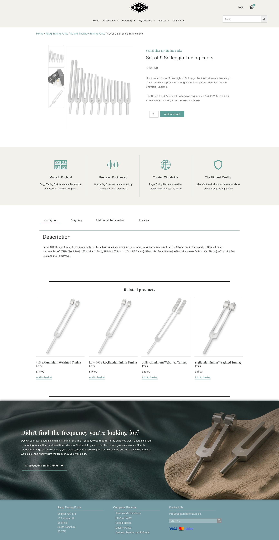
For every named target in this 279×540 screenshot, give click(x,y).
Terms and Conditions (128, 513)
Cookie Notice (123, 522)
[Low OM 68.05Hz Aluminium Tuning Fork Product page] (113, 327)
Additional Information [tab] (110, 220)
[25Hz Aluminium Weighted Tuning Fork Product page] (166, 327)
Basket (162, 20)
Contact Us (178, 20)
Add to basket (172, 114)
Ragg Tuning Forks (57, 33)
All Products (109, 20)
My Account (145, 20)
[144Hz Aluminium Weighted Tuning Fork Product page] (218, 327)
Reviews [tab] (144, 220)
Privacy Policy (124, 518)
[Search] (219, 521)
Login (241, 7)
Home (96, 20)
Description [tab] (50, 220)
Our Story (127, 20)
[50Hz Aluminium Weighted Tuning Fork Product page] (60, 327)
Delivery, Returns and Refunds (133, 532)
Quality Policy (123, 527)
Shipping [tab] (76, 220)
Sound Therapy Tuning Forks (87, 33)
